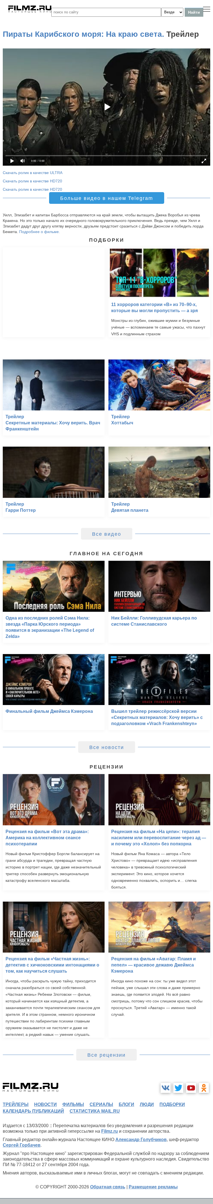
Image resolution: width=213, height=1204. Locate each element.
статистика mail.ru (95, 1111)
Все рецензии (106, 1055)
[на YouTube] (191, 1088)
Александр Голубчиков (141, 1139)
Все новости (106, 747)
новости (45, 1104)
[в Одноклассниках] (204, 1088)
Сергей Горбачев (21, 1145)
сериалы (101, 1104)
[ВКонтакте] (166, 1088)
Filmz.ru (109, 1131)
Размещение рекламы (153, 1187)
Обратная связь (107, 1187)
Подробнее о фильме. (39, 231)
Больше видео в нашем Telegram (106, 198)
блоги (126, 1104)
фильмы (73, 1104)
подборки (172, 1104)
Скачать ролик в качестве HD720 (32, 181)
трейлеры (16, 1104)
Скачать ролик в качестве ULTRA (32, 172)
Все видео (106, 534)
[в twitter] (178, 1088)
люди (147, 1104)
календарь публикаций (33, 1111)
